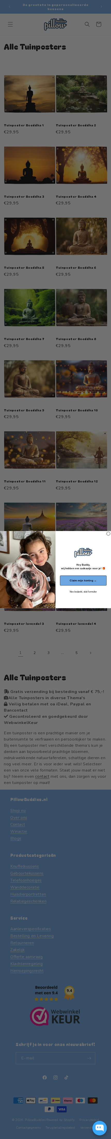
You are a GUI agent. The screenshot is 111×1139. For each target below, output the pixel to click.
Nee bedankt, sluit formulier (83, 591)
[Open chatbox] (99, 1128)
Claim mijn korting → (83, 580)
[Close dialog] (108, 533)
